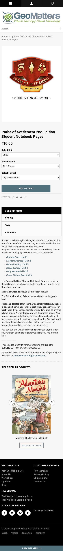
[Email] (9, 197)
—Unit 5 (17, 271)
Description (13, 211)
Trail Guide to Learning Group (17, 496)
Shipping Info (41, 478)
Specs (9, 218)
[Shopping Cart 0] (52, 3)
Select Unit (7, 150)
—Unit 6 (19, 275)
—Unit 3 (17, 264)
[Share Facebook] (13, 197)
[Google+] (25, 197)
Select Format (9, 173)
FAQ (7, 225)
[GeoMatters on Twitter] (12, 513)
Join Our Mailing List (12, 471)
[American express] (14, 533)
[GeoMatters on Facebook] (4, 513)
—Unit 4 (17, 268)
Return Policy (41, 471)
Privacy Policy (41, 474)
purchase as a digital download (30, 355)
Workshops (8, 478)
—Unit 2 (18, 261)
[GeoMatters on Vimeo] (20, 513)
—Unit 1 (17, 257)
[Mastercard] (27, 533)
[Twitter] (17, 197)
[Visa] (4, 533)
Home (4, 36)
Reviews (10, 232)
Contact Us (40, 481)
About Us (6, 474)
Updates (6, 481)
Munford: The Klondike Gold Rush (31, 438)
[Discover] (40, 533)
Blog (4, 485)
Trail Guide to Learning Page (17, 500)
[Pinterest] (21, 197)
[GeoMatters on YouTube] (28, 513)
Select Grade (8, 161)
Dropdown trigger (31, 3)
